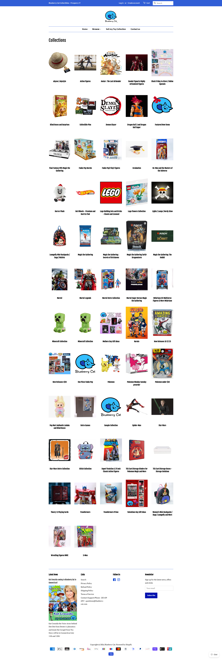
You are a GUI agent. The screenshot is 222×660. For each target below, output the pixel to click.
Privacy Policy (86, 583)
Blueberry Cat (110, 644)
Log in (121, 3)
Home (84, 29)
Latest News (53, 574)
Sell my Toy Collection (116, 29)
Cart (148, 3)
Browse (96, 29)
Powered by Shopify (124, 644)
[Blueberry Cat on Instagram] (118, 580)
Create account (134, 3)
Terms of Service (87, 594)
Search (83, 579)
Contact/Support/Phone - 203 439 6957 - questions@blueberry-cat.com (94, 600)
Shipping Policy (87, 590)
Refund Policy (86, 587)
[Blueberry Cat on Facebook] (114, 580)
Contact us (135, 29)
